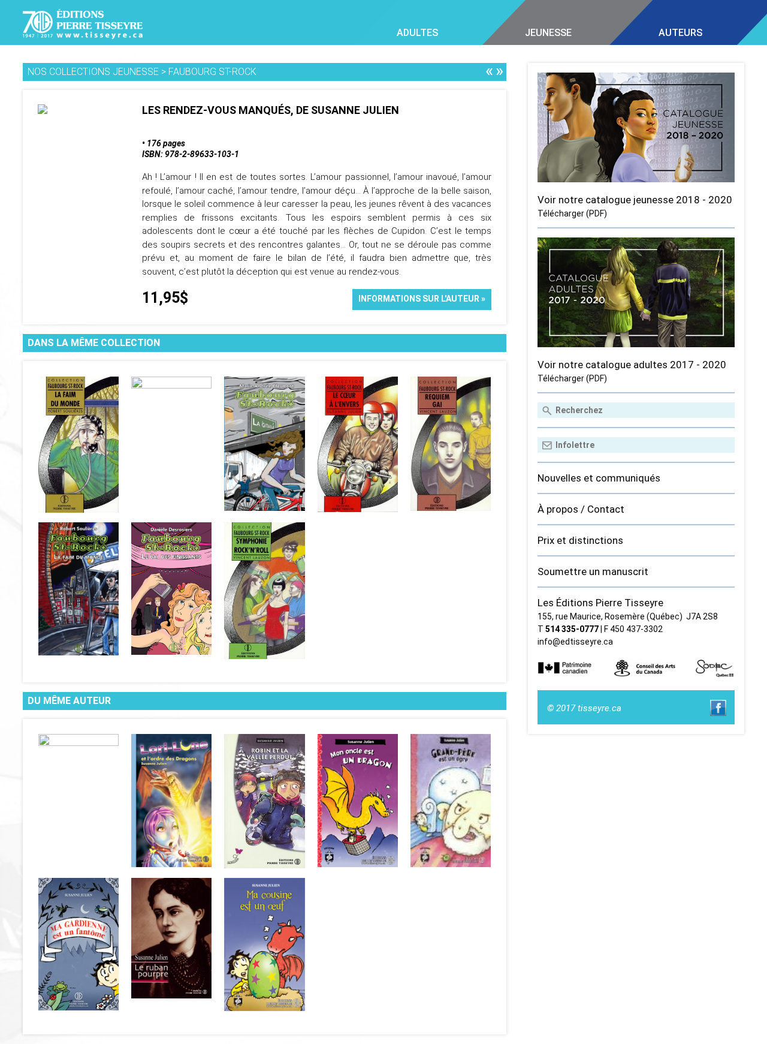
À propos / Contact (580, 509)
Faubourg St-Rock (212, 71)
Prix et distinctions (580, 540)
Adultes (417, 32)
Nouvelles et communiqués (598, 478)
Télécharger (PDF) (572, 213)
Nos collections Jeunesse (93, 71)
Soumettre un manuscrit (592, 571)
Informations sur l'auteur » (421, 298)
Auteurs (680, 32)
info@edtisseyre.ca (575, 641)
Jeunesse (548, 32)
